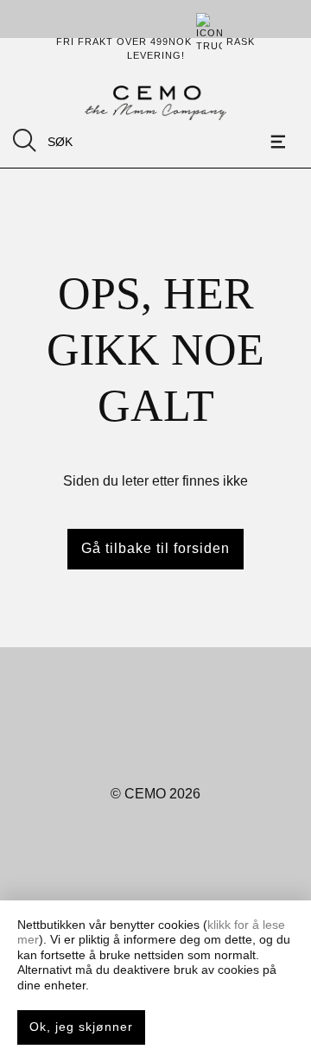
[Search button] (24, 140)
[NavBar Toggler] (280, 141)
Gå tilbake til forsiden (155, 548)
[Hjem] (155, 103)
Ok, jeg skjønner (81, 1026)
